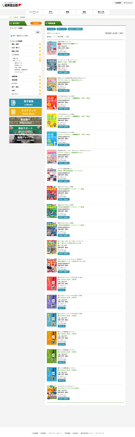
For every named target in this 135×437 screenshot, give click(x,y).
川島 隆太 (61, 281)
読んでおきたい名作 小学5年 (67, 298)
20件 (115, 33)
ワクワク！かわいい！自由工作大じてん (70, 80)
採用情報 (67, 433)
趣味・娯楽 (15, 44)
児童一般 (15, 58)
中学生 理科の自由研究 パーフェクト (70, 171)
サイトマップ (128, 3)
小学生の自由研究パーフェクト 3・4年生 (71, 207)
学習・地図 (18, 67)
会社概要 (118, 3)
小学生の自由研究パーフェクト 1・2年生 (71, 189)
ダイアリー (15, 94)
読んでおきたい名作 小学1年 (67, 334)
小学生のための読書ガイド (69, 44)
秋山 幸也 (61, 64)
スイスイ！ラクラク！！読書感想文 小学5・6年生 (74, 134)
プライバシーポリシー (55, 433)
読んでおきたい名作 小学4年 (67, 279)
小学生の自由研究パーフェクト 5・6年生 (71, 225)
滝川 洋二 (61, 245)
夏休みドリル (18, 63)
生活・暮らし (16, 47)
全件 (121, 33)
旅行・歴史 (15, 87)
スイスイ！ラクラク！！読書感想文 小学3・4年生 (74, 116)
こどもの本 (15, 55)
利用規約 (43, 433)
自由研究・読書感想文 (21, 70)
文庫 (13, 90)
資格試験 (14, 80)
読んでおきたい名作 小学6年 (67, 316)
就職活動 (14, 76)
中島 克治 (61, 46)
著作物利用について (87, 433)
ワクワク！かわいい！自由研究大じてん (70, 152)
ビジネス (14, 83)
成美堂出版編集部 (63, 82)
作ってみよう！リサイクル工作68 (68, 388)
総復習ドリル (18, 65)
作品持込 (75, 433)
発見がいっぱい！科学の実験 (67, 62)
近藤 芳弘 (61, 390)
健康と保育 (15, 51)
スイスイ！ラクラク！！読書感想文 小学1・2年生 (74, 98)
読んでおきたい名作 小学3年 (67, 370)
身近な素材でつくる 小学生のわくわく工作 (71, 261)
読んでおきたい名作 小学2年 (67, 352)
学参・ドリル (16, 61)
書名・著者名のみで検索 (20, 36)
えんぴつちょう (19, 72)
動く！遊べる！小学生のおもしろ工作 (69, 243)
